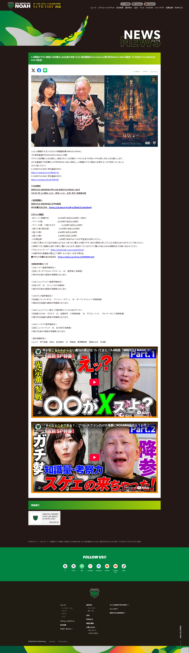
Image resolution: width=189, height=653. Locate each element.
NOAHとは (89, 619)
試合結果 (63, 625)
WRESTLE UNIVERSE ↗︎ (118, 613)
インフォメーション (67, 608)
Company (52, 641)
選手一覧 (91, 611)
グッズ (63, 617)
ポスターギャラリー (66, 629)
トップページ (32, 542)
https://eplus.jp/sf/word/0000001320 (76, 256)
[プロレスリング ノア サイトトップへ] (18, 5)
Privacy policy (62, 641)
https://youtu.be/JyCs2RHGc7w (45, 172)
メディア (64, 611)
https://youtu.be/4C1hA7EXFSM (45, 179)
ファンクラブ (114, 609)
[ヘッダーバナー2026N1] (47, 5)
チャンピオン (92, 608)
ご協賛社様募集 (93, 633)
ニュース (42, 542)
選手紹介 (89, 605)
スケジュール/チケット (67, 621)
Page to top (180, 632)
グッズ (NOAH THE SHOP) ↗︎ (119, 605)
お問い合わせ (90, 627)
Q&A (87, 615)
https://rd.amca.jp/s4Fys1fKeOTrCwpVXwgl (70, 207)
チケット (64, 614)
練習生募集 (90, 623)
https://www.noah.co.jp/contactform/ (67, 249)
